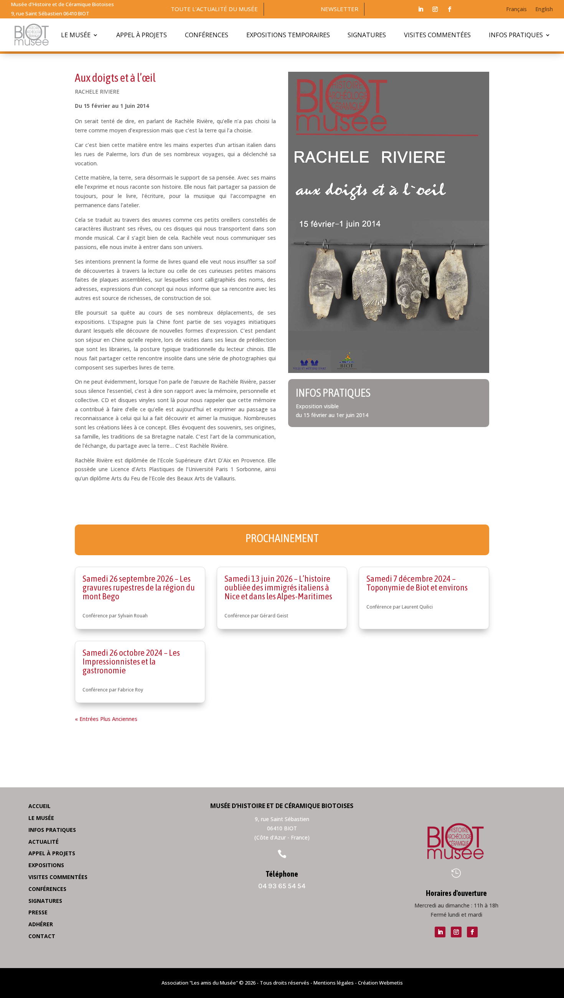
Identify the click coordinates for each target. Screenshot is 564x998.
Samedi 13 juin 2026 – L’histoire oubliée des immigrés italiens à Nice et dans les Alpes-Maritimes (278, 587)
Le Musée (76, 35)
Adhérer (40, 924)
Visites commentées (437, 35)
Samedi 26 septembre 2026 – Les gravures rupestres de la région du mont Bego (138, 587)
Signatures (367, 35)
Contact (41, 936)
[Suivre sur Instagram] (435, 9)
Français (516, 10)
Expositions (46, 865)
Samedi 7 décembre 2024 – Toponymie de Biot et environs (417, 583)
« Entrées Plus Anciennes (106, 719)
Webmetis (391, 982)
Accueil (39, 806)
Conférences (206, 35)
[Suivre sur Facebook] (449, 9)
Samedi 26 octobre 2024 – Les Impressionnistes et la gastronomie (131, 661)
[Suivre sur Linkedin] (420, 9)
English (544, 10)
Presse (38, 912)
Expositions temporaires (288, 35)
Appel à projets (141, 35)
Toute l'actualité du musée (214, 9)
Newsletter (339, 9)
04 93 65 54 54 (281, 886)
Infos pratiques (516, 35)
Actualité (43, 841)
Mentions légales (333, 982)
